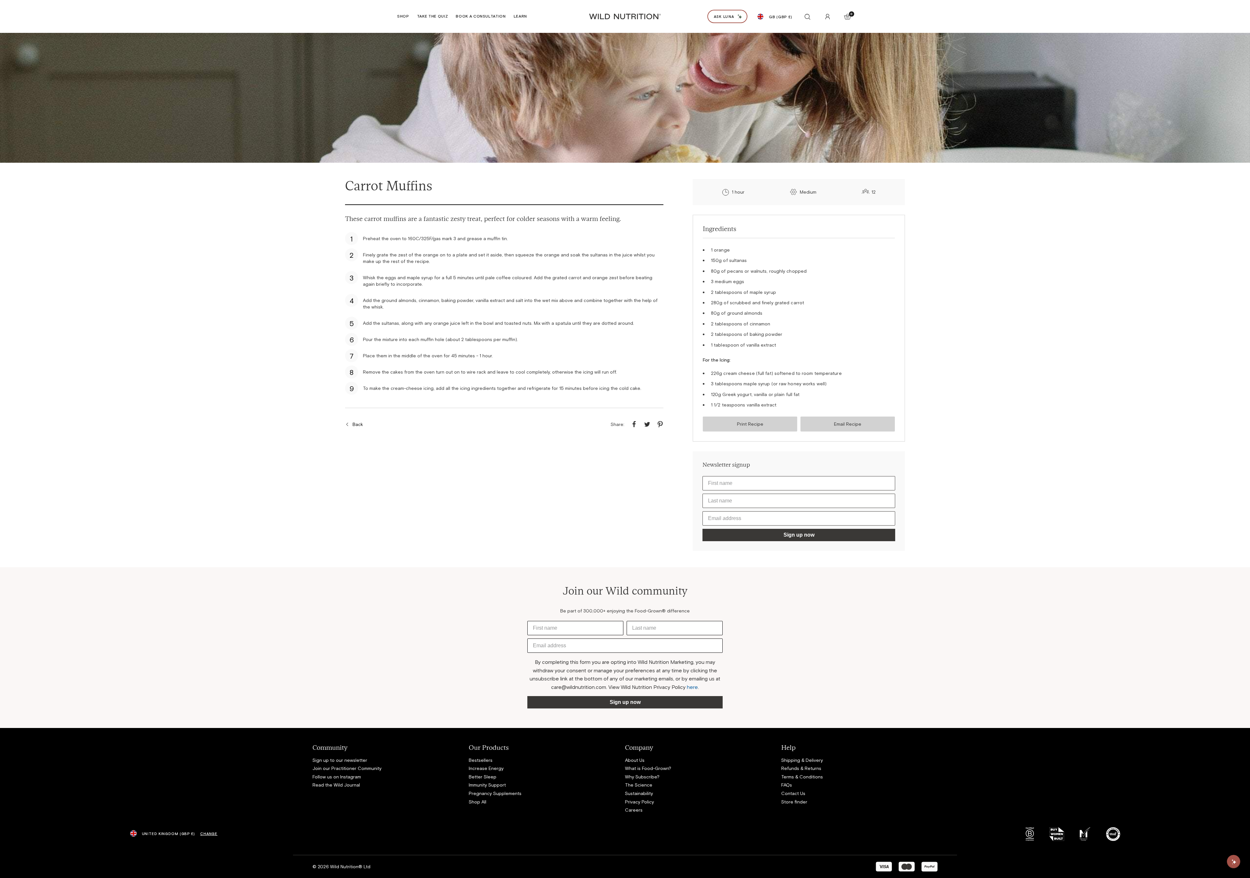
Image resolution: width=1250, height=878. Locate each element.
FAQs (786, 785)
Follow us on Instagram (336, 776)
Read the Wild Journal (336, 785)
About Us (635, 760)
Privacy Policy (639, 801)
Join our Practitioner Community (347, 768)
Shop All (477, 801)
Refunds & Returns (801, 768)
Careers (634, 810)
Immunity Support (487, 785)
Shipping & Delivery (802, 760)
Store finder (794, 801)
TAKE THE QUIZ (432, 16)
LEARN (520, 16)
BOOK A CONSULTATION (481, 16)
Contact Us (793, 793)
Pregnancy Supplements (495, 793)
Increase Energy (486, 768)
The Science (638, 785)
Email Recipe (847, 424)
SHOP (403, 16)
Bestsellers (481, 760)
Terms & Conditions (802, 776)
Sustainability (639, 793)
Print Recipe (750, 424)
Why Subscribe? (642, 776)
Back (358, 424)
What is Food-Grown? (648, 768)
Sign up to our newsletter (339, 760)
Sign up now (799, 535)
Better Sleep (482, 776)
